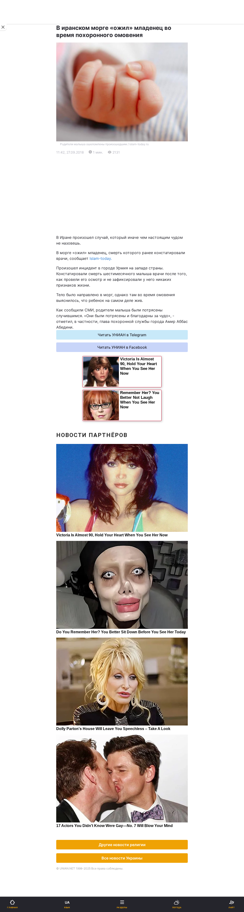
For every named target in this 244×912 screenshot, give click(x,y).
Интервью (17, 339)
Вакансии (133, 351)
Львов (131, 225)
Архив (14, 351)
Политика (133, 169)
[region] (122, 195)
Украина (16, 169)
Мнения (132, 339)
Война (130, 156)
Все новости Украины (122, 858)
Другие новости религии (122, 844)
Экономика (18, 181)
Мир (129, 181)
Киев (17, 225)
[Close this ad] (3, 27)
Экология (17, 194)
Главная (16, 156)
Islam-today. (101, 258)
